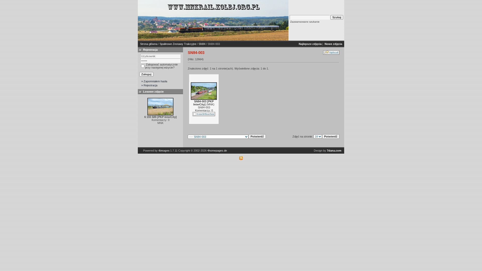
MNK (210, 104)
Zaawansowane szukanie (305, 21)
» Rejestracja (149, 85)
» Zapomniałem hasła (154, 81)
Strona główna (148, 43)
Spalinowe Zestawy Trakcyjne (178, 43)
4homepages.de (217, 150)
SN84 (202, 43)
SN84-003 (204, 107)
